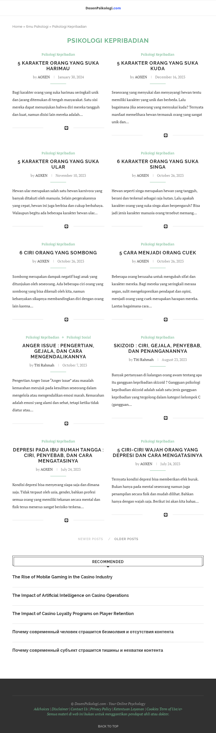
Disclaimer (60, 708)
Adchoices (41, 708)
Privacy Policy (100, 708)
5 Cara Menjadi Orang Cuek (157, 252)
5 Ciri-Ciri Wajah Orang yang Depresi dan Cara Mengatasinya (158, 452)
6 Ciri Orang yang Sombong (58, 252)
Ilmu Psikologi (37, 26)
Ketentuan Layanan (129, 708)
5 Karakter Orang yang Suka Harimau (58, 65)
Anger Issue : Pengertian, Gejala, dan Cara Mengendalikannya (58, 351)
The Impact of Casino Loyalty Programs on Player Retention (73, 613)
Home (17, 26)
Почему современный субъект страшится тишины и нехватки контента (87, 650)
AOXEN (44, 76)
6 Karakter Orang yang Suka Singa (158, 164)
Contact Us (79, 708)
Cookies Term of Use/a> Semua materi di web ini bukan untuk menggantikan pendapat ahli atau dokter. (115, 711)
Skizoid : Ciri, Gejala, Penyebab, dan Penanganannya (158, 348)
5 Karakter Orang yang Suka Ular (58, 164)
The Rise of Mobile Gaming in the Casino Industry (62, 576)
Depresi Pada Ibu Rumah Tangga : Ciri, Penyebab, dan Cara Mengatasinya (58, 455)
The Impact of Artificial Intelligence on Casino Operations (70, 595)
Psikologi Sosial (79, 337)
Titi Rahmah (44, 365)
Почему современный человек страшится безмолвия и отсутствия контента (93, 631)
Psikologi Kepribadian (58, 55)
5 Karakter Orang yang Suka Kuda (157, 65)
